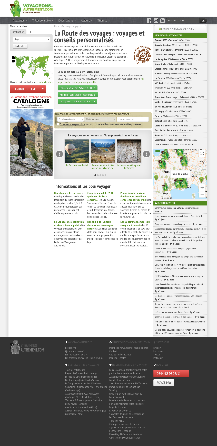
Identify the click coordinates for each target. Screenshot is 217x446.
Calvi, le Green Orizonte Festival (124, 437)
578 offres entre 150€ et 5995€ (174, 59)
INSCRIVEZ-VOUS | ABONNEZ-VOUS (177, 28)
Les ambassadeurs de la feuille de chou (84, 358)
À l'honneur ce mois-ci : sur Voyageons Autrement (177, 209)
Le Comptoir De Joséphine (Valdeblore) (83, 383)
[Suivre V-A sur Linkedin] (162, 20)
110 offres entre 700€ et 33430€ (179, 97)
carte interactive (46, 81)
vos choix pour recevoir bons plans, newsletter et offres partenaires (100, 124)
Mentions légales (117, 358)
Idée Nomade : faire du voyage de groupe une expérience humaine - (179, 258)
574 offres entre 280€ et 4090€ (173, 64)
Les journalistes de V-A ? (76, 354)
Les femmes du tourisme (121, 417)
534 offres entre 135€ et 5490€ (176, 68)
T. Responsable (42, 20)
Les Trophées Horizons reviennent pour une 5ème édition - (179, 297)
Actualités (19, 20)
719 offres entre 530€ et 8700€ (178, 54)
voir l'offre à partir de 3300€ (176, 139)
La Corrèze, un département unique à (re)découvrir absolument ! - (175, 250)
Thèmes (102, 20)
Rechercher (20, 46)
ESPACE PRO (164, 382)
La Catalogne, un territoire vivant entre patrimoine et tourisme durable (128, 371)
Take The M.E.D (116, 420)
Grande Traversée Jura (119, 380)
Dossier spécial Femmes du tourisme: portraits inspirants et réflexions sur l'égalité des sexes (127, 404)
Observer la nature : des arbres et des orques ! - (180, 316)
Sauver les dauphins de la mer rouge (126, 414)
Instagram (158, 358)
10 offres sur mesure (174, 130)
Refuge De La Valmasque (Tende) (81, 376)
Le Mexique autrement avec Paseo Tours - (177, 312)
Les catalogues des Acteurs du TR (76, 88)
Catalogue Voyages (71, 26)
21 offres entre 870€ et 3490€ (173, 111)
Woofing (113, 390)
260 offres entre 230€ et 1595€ (173, 78)
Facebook (158, 351)
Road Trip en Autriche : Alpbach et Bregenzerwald (125, 395)
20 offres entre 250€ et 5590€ (171, 116)
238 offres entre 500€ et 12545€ (172, 82)
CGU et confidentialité (120, 354)
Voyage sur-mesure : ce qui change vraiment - (179, 224)
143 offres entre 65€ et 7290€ (170, 92)
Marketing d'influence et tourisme (125, 434)
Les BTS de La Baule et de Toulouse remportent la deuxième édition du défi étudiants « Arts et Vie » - (180, 331)
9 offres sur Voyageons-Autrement (173, 135)
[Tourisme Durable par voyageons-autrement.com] (31, 8)
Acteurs (86, 20)
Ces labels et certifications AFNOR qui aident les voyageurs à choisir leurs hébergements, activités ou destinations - (180, 268)
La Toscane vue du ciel (77, 165)
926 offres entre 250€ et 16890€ (176, 49)
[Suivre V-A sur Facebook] (148, 20)
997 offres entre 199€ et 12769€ (176, 45)
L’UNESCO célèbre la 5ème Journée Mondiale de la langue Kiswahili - (179, 278)
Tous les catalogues (75, 370)
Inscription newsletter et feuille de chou (129, 347)
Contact (113, 351)
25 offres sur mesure (173, 106)
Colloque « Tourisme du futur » (124, 424)
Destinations (66, 20)
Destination (18, 32)
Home (57, 26)
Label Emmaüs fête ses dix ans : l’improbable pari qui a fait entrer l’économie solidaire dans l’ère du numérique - (179, 288)
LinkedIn (157, 347)
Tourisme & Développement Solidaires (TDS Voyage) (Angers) (84, 402)
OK (203, 20)
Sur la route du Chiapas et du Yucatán (128, 167)
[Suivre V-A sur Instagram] (155, 20)
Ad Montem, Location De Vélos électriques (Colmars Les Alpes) (85, 412)
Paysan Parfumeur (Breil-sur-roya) (81, 373)
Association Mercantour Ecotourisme (127, 376)
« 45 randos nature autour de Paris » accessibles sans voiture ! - (180, 323)
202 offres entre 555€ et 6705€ (173, 87)
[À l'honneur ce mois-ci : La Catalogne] (31, 134)
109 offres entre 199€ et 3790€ (176, 101)
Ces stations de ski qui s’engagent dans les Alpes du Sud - (179, 217)
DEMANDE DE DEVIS (25, 89)
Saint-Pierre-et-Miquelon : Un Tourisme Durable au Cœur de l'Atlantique (128, 385)
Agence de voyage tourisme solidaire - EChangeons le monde (127, 429)
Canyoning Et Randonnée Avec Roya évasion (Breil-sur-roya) (86, 388)
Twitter (157, 354)
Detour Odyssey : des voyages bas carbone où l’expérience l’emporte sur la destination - (179, 305)
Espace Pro (70, 347)
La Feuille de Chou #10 (120, 410)
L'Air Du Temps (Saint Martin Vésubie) (82, 380)
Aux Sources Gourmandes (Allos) (81, 407)
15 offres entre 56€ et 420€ (171, 120)
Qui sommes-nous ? (74, 351)
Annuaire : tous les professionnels (76, 94)
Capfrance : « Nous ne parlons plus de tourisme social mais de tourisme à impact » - (180, 230)
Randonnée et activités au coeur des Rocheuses (103, 167)
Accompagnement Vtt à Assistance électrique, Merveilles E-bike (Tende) (82, 395)
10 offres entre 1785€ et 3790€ (178, 125)
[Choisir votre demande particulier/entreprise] (43, 89)
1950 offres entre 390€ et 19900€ (172, 40)
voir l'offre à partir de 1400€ (174, 144)
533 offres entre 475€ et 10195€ (176, 73)
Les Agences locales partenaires (76, 101)
